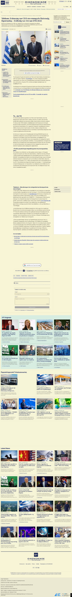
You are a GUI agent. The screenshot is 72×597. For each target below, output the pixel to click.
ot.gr (2, 15)
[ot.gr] (35, 4)
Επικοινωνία (22, 563)
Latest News (5, 448)
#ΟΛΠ (31, 9)
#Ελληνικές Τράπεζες (50, 9)
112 (14, 275)
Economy (39, 6)
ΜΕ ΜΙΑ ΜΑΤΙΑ (57, 189)
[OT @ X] (67, 1)
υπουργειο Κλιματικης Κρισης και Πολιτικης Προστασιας (25, 278)
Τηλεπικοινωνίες (8, 15)
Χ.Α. (1, 12)
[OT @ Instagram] (68, 1)
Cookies (37, 563)
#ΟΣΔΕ (34, 9)
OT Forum (62, 1)
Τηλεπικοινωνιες (5, 29)
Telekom (18, 275)
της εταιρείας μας (45, 200)
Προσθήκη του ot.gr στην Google (32, 73)
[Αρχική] (5, 3)
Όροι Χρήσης (23, 310)
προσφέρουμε (33, 194)
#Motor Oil (19, 9)
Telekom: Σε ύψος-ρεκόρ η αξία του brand (23, 244)
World (43, 6)
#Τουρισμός (43, 9)
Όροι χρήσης (28, 563)
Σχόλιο (16, 296)
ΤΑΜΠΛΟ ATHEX (57, 191)
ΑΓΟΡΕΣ (55, 187)
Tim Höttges (29, 78)
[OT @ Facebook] (65, 1)
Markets (29, 6)
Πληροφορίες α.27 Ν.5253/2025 (46, 563)
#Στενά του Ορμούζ (26, 9)
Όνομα (16, 291)
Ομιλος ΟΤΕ (30, 275)
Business (34, 6)
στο (29, 270)
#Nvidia (38, 9)
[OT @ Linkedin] (70, 1)
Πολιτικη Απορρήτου (30, 310)
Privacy (33, 563)
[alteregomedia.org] (57, 595)
